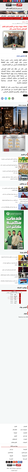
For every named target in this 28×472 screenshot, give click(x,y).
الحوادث (25, 439)
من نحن (11, 449)
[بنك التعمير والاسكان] (14, 230)
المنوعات (25, 442)
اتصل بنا (11, 459)
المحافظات (14, 439)
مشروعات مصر (11, 16)
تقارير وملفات (14, 442)
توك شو (25, 436)
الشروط (11, 455)
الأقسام (25, 426)
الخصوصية (24, 455)
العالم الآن (3, 16)
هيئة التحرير (10, 452)
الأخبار (17, 16)
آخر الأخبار (24, 154)
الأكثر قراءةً (23, 252)
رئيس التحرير (24, 452)
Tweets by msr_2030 (23, 317)
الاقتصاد (25, 432)
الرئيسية (22, 16)
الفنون (15, 436)
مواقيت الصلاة (22, 287)
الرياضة (15, 432)
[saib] (14, 120)
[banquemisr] (14, 143)
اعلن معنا (25, 459)
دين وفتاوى (24, 21)
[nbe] (14, 12)
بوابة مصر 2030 (14, 446)
